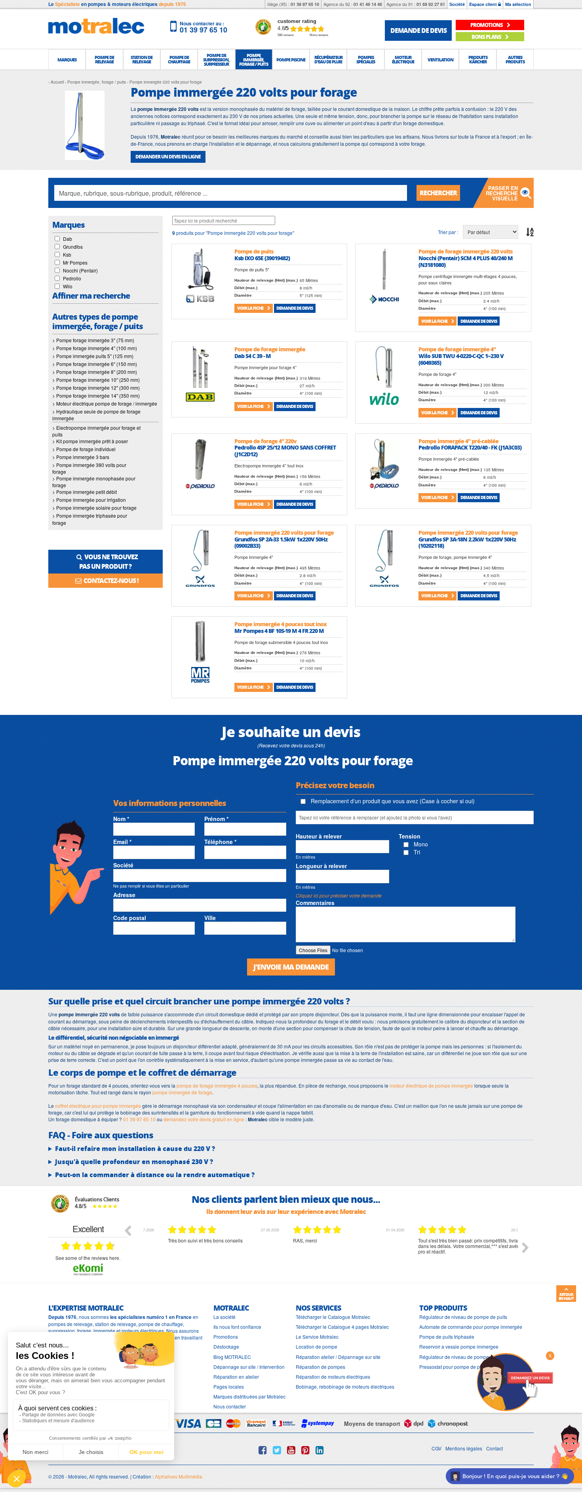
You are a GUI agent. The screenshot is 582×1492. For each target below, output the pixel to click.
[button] (67, 59)
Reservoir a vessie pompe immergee (458, 1346)
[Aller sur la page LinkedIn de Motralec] (319, 1450)
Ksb (67, 254)
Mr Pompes (75, 262)
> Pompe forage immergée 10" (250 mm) (96, 379)
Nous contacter (229, 1406)
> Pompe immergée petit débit (84, 491)
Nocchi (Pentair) (80, 270)
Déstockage (226, 1346)
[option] (205, 1253)
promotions (487, 25)
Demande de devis (294, 308)
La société (224, 1316)
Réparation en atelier (236, 1376)
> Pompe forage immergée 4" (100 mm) (94, 348)
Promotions (225, 1336)
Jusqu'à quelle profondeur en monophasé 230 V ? (134, 1161)
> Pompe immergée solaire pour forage (94, 507)
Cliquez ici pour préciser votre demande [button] (339, 895)
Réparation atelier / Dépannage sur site (338, 1356)
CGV (436, 1448)
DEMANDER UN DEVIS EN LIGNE (168, 156)
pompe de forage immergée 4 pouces (217, 1085)
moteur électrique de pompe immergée (431, 1085)
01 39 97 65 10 (305, 4)
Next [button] (525, 1247)
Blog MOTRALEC (232, 1356)
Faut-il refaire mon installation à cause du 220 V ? (135, 1148)
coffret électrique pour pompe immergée (98, 1105)
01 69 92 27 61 (431, 4)
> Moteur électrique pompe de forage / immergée (104, 403)
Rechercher (438, 192)
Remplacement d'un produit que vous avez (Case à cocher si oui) (392, 801)
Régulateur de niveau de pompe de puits (463, 1316)
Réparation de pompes (320, 1366)
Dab (67, 238)
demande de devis (418, 30)
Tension (409, 836)
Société (457, 4)
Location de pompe (316, 1346)
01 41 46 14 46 (368, 4)
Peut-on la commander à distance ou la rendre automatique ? (155, 1174)
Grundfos (73, 246)
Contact (494, 1448)
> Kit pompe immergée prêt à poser (90, 441)
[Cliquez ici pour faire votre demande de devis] (514, 1381)
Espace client (483, 4)
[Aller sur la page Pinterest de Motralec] (305, 1450)
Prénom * (216, 819)
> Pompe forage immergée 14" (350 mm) (96, 395)
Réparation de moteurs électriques (333, 1376)
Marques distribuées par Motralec (249, 1396)
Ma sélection (518, 4)
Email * (122, 842)
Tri (416, 852)
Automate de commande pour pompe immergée (470, 1326)
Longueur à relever (321, 866)
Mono (420, 844)
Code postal (129, 918)
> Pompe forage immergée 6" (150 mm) (94, 363)
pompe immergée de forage (182, 1092)
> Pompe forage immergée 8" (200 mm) (94, 371)
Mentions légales (463, 1448)
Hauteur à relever (319, 836)
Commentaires (315, 903)
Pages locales (228, 1386)
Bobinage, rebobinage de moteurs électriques (345, 1386)
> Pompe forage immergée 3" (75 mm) (93, 340)
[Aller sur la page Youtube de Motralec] (291, 1450)
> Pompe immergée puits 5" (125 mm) (92, 356)
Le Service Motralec (317, 1336)
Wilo (67, 286)
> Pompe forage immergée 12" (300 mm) (96, 387)
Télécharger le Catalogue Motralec (333, 1316)
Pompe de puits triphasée (446, 1336)
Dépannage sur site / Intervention (249, 1366)
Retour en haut (566, 1296)
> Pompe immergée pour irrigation (89, 499)
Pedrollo (72, 278)
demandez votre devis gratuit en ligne (204, 1119)
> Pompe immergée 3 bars (80, 457)
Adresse (124, 895)
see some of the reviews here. (87, 1257)
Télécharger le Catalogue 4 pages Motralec (342, 1326)
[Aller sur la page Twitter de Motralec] (276, 1450)
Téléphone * (220, 842)
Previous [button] (127, 1230)
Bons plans (487, 36)
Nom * (121, 819)
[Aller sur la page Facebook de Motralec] (262, 1450)
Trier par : (448, 232)
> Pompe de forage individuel (84, 449)
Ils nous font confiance (237, 1326)
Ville (210, 918)
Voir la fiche (250, 308)
